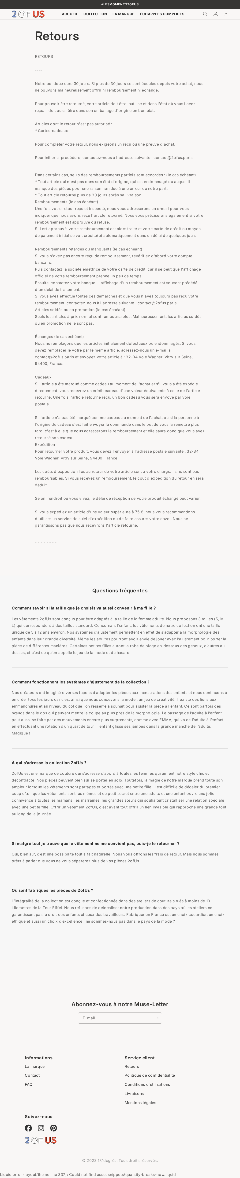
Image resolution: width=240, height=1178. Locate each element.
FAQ (28, 1084)
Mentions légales (140, 1102)
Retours (132, 1066)
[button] (205, 14)
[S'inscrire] (157, 1018)
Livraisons (134, 1093)
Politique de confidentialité (150, 1075)
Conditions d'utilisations (147, 1084)
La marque (35, 1066)
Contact (32, 1075)
